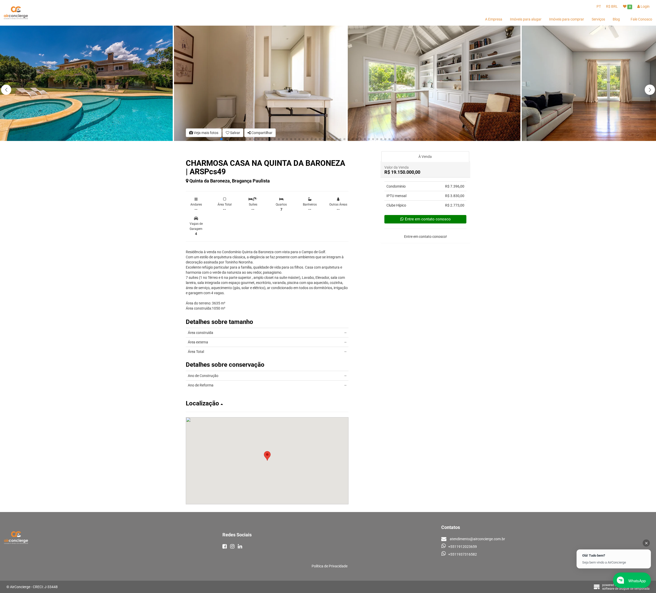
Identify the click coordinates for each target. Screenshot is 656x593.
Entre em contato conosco (428, 219)
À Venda (425, 157)
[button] (650, 90)
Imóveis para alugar (525, 19)
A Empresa (493, 19)
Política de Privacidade (329, 566)
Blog (616, 19)
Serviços (598, 19)
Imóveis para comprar (566, 19)
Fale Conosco (641, 19)
